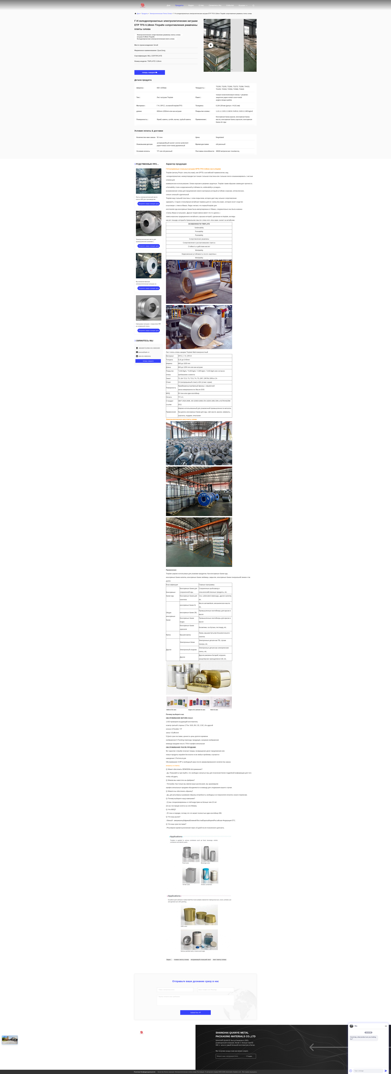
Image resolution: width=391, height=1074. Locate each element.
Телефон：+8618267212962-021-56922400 (152, 1038)
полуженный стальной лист (201, 959)
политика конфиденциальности (144, 1072)
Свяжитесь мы (215, 5)
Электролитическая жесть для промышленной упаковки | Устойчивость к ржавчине (146, 242)
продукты (144, 13)
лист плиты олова (219, 959)
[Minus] (386, 1026)
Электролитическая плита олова (161, 13)
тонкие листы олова (181, 959)
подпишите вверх (251, 1056)
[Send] (386, 1071)
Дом (168, 5)
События (230, 5)
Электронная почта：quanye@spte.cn (150, 1041)
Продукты (179, 5)
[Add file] (350, 1071)
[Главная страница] (142, 5)
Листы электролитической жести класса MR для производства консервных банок (146, 199)
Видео (191, 5)
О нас (201, 5)
